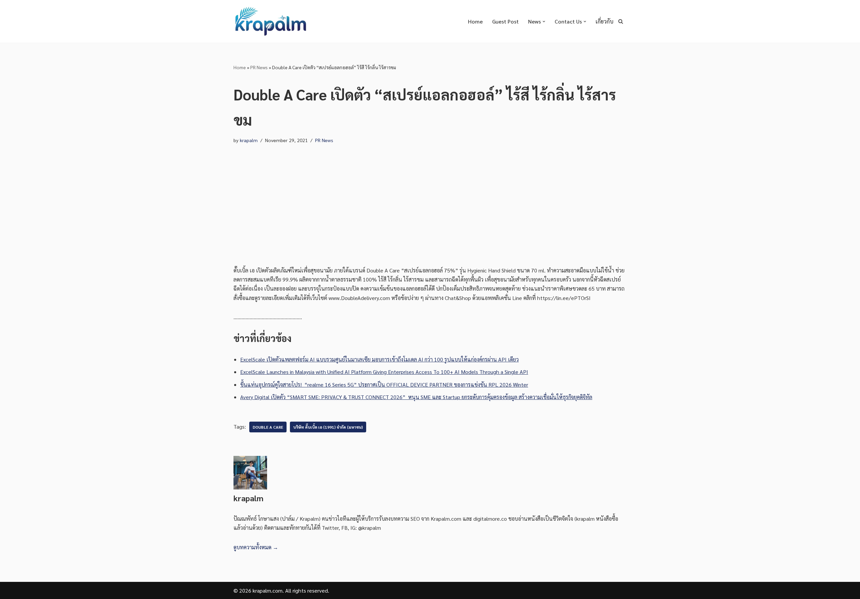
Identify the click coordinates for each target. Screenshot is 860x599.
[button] (544, 21)
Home (475, 21)
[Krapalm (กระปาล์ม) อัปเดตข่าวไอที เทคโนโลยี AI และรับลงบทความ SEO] (270, 21)
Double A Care (268, 427)
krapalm (249, 140)
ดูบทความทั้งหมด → (255, 547)
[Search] (620, 21)
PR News (259, 67)
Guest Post (505, 21)
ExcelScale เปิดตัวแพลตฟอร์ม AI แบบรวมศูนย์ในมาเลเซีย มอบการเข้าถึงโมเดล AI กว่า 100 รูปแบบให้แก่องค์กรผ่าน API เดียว (379, 359)
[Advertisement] (430, 199)
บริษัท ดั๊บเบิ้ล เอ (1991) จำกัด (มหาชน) (328, 427)
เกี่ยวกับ (604, 21)
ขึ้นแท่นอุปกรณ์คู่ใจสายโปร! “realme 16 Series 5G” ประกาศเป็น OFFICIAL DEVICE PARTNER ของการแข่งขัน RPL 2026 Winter (384, 384)
